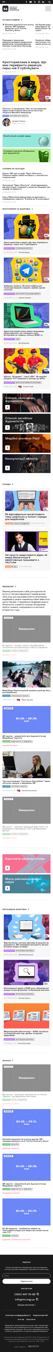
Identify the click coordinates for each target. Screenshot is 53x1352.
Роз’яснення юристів (24, 248)
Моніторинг (9, 248)
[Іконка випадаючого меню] (48, 8)
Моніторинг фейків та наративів (28, 382)
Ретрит (13, 1099)
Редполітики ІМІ (40, 1315)
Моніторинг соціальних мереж (28, 293)
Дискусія (14, 1144)
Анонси (6, 741)
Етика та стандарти (21, 523)
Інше (17, 339)
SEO (15, 566)
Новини (6, 696)
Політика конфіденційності (18, 1315)
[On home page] (8, 9)
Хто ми (21, 1319)
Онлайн (14, 650)
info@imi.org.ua (25, 1299)
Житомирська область (19, 116)
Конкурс (14, 1236)
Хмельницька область (20, 696)
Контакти (30, 1319)
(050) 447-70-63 (24, 1294)
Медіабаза (28, 741)
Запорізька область (19, 786)
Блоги (5, 116)
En (3, 2)
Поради (9, 523)
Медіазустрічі (16, 741)
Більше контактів (26, 1305)
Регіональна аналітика (24, 950)
